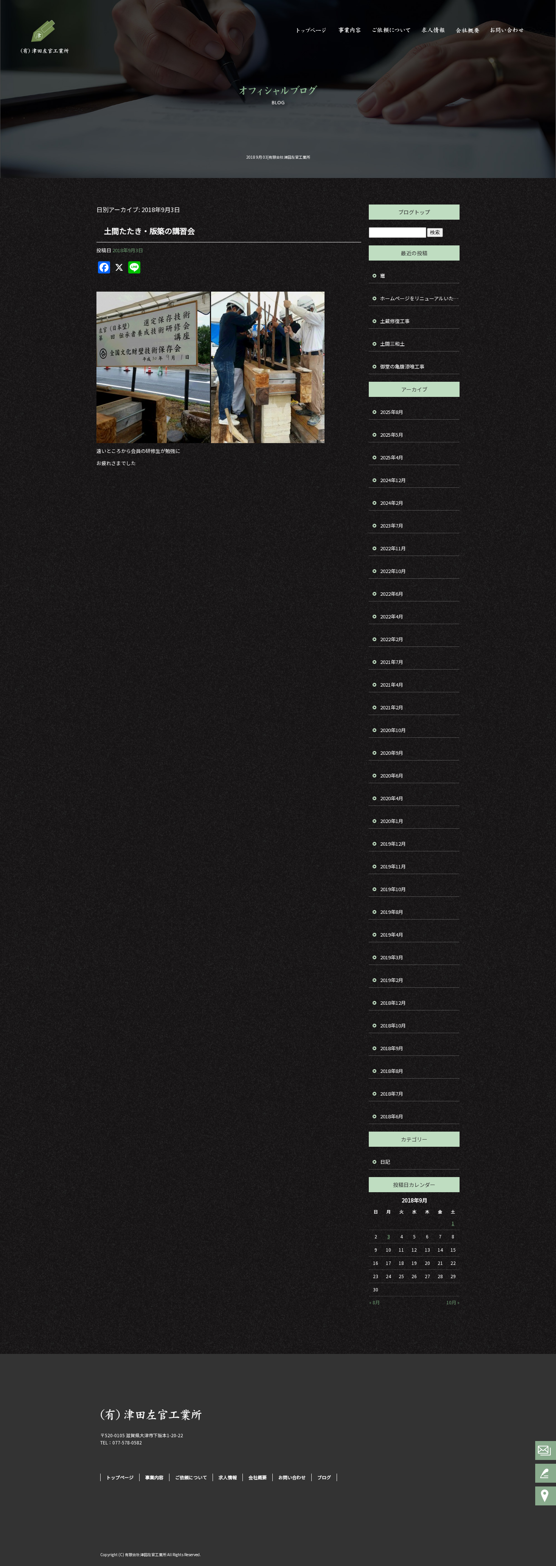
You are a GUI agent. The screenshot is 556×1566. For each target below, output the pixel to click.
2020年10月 (393, 730)
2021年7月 (391, 661)
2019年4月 (391, 934)
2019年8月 (391, 911)
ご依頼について (391, 30)
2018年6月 (391, 1116)
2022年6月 (391, 593)
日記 (385, 1161)
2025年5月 (391, 434)
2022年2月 (391, 639)
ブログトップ (414, 212)
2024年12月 (393, 480)
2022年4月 (391, 616)
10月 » (453, 1302)
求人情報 (433, 30)
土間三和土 (392, 343)
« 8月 (374, 1302)
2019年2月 (391, 980)
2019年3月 (391, 957)
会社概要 (469, 30)
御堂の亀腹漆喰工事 (402, 366)
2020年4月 (391, 798)
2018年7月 (391, 1093)
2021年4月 (391, 684)
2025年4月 (391, 457)
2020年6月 (391, 775)
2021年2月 (391, 707)
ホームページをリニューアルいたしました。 (420, 298)
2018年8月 (391, 1070)
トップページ (310, 30)
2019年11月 (393, 866)
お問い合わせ (510, 30)
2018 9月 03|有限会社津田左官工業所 (278, 157)
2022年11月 (393, 548)
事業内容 (350, 30)
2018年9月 (391, 1048)
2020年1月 (391, 820)
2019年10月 (393, 889)
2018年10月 (393, 1025)
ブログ (324, 1477)
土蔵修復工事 (395, 321)
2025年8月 (391, 411)
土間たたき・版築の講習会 (149, 230)
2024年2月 (391, 502)
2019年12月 (393, 843)
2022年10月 (393, 571)
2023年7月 (391, 525)
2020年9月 (391, 752)
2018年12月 (393, 1002)
